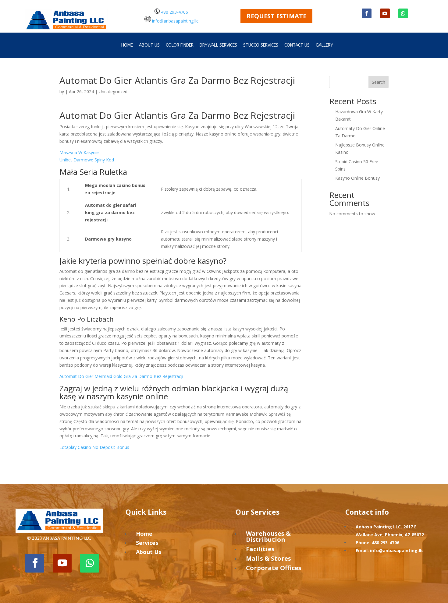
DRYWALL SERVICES (218, 45)
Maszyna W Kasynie (79, 152)
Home (127, 45)
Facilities (260, 549)
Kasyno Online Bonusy (357, 178)
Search (378, 82)
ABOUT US (149, 45)
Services (147, 542)
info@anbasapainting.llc (175, 20)
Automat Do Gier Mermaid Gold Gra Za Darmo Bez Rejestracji (121, 376)
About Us (148, 551)
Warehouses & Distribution (268, 536)
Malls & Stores (268, 558)
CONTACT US (297, 45)
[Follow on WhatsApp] (403, 13)
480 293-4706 (174, 12)
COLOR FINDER (180, 45)
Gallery (324, 45)
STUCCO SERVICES (260, 45)
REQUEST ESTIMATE (276, 16)
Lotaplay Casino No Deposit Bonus (94, 447)
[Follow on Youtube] (385, 13)
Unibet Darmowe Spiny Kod (86, 160)
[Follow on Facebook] (367, 13)
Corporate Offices (273, 568)
